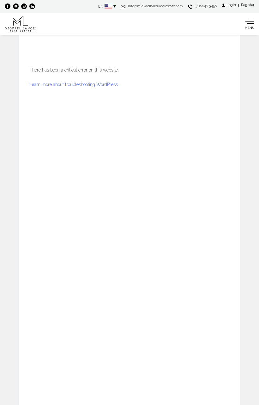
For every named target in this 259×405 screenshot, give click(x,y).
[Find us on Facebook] (7, 6)
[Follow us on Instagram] (24, 6)
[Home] (20, 24)
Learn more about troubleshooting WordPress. (74, 84)
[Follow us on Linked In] (32, 6)
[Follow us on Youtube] (16, 6)
